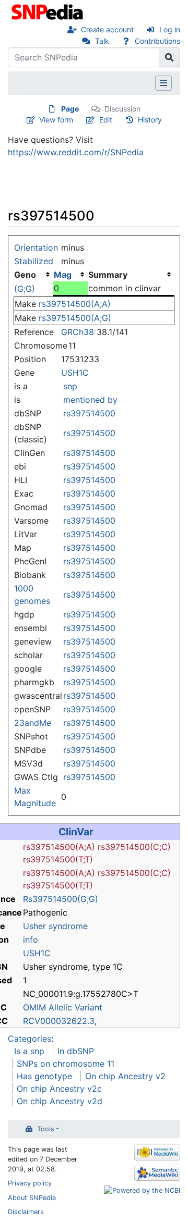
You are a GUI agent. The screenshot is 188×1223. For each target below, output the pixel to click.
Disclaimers (26, 1212)
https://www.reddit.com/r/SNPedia (76, 152)
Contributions (157, 40)
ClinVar (75, 831)
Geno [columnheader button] (25, 274)
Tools (45, 1129)
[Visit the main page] (48, 11)
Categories (29, 1038)
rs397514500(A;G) (75, 318)
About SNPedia (32, 1198)
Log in (169, 29)
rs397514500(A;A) (75, 304)
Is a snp (29, 1051)
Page (70, 108)
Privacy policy (30, 1183)
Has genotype (44, 1076)
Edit (105, 119)
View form (56, 119)
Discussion (122, 108)
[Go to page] (169, 57)
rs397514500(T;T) (58, 859)
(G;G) (24, 288)
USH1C (75, 372)
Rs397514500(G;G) (60, 899)
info (30, 939)
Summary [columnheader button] (107, 274)
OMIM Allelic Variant (62, 1007)
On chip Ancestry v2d (59, 1101)
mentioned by (90, 399)
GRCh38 (77, 332)
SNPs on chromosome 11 (65, 1063)
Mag (63, 274)
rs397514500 (89, 413)
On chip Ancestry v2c (59, 1088)
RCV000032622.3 (59, 1021)
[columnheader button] (70, 274)
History (150, 119)
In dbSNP (75, 1051)
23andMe (32, 723)
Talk (102, 40)
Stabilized (33, 261)
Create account (107, 29)
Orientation (36, 247)
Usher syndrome (55, 926)
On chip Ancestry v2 (125, 1076)
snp (70, 386)
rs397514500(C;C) (134, 847)
